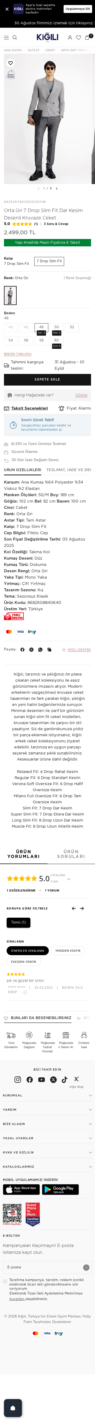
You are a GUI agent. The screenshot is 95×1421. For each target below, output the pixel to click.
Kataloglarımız (18, 1166)
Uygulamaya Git (78, 8)
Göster (81, 395)
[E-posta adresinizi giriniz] (86, 1267)
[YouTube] (41, 1080)
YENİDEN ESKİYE (68, 951)
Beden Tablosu (17, 354)
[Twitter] (53, 1080)
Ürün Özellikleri (22, 470)
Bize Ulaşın (14, 1124)
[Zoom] (47, 119)
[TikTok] (64, 1080)
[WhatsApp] (41, 649)
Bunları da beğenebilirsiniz (41, 1018)
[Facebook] (23, 649)
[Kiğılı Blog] (76, 1080)
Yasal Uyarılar (18, 1138)
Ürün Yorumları (23, 854)
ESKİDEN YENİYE (23, 962)
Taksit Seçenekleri (29, 408)
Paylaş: (10, 649)
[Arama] (15, 37)
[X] (32, 649)
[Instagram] (18, 1080)
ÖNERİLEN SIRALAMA (27, 951)
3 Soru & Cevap (56, 224)
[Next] (56, 188)
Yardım (10, 1109)
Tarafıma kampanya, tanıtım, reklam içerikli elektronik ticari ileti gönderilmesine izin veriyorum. (46, 1284)
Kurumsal (12, 1095)
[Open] (13, 1408)
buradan (17, 1299)
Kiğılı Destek (79, 649)
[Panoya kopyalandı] (50, 649)
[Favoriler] (78, 37)
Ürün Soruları (71, 854)
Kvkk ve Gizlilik (18, 1152)
